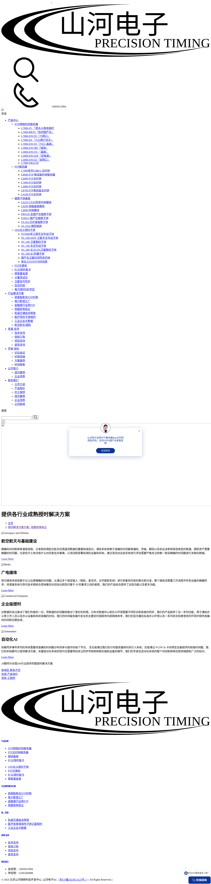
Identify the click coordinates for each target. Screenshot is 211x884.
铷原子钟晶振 (22, 198)
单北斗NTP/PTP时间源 (34, 261)
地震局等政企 (22, 309)
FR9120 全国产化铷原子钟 (36, 214)
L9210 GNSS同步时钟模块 (36, 202)
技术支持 (20, 332)
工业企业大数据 (24, 321)
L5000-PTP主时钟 (31, 186)
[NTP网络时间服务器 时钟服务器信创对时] (105, 55)
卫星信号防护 (22, 281)
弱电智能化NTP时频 (26, 297)
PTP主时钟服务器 (18, 752)
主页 (10, 523)
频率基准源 (21, 273)
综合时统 (20, 285)
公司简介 (13, 368)
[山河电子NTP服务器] (105, 734)
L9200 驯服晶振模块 (33, 206)
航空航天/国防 (23, 325)
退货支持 (20, 344)
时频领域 (20, 356)
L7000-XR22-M (29, 163)
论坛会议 (20, 352)
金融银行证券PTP (25, 305)
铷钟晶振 (13, 756)
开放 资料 (13, 348)
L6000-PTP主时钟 (31, 178)
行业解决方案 (16, 293)
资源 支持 (13, 329)
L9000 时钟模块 (30, 210)
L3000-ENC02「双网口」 (35, 159)
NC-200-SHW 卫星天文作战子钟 (39, 238)
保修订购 (20, 336)
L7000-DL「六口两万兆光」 (37, 140)
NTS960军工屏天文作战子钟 (37, 234)
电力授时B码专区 (25, 289)
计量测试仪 (21, 277)
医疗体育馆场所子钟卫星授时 (25, 824)
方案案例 (20, 360)
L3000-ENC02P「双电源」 (36, 155)
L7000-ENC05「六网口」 (35, 136)
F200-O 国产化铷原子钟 (34, 218)
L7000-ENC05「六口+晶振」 (37, 144)
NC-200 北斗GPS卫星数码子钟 (38, 249)
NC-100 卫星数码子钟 (33, 241)
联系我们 (13, 380)
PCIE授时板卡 (23, 269)
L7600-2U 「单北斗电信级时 (37, 128)
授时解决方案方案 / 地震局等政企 (27, 527)
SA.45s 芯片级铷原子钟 (34, 222)
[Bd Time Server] (2, 109)
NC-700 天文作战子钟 (33, 245)
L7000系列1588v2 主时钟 (35, 170)
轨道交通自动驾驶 (25, 313)
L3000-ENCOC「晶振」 (35, 151)
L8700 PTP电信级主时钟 (35, 190)
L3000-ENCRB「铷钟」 (34, 148)
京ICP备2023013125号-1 (73, 879)
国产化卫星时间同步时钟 (35, 257)
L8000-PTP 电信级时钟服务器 (38, 174)
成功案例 (20, 372)
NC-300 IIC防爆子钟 (32, 253)
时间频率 (20, 364)
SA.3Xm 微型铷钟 (31, 226)
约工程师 (20, 392)
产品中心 (13, 120)
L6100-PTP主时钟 (31, 194)
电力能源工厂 (22, 301)
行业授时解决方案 (8, 786)
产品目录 (5, 741)
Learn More (7, 558)
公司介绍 (20, 384)
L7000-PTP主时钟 (31, 182)
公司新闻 (20, 404)
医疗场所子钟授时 (25, 317)
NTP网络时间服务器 (26, 124)
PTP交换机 (21, 265)
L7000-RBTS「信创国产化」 (37, 132)
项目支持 (20, 340)
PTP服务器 (21, 166)
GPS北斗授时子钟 (25, 230)
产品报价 (20, 388)
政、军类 (5, 812)
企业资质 (20, 376)
